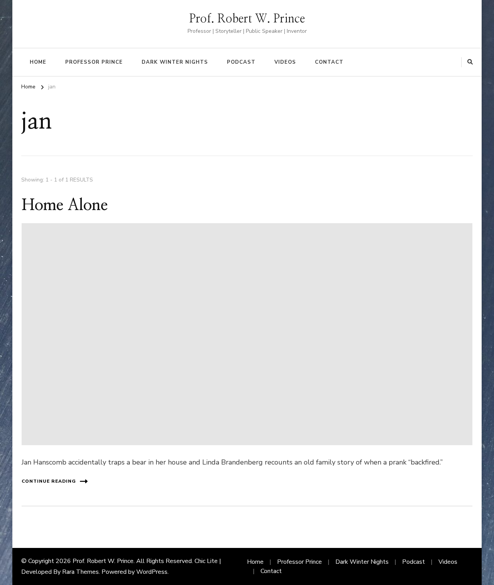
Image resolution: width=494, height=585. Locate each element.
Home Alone (65, 205)
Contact (329, 62)
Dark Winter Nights (175, 62)
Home (38, 62)
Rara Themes (80, 572)
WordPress (151, 572)
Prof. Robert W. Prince (247, 19)
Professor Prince (94, 62)
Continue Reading (49, 481)
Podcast (241, 62)
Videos (285, 62)
